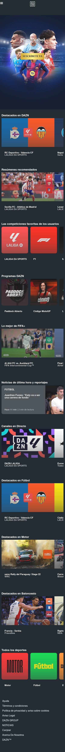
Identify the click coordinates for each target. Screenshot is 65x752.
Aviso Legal (8, 715)
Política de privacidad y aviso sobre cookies (25, 710)
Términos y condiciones (15, 705)
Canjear (6, 730)
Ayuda (5, 701)
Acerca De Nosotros (13, 735)
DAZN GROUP (10, 720)
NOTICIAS (8, 725)
